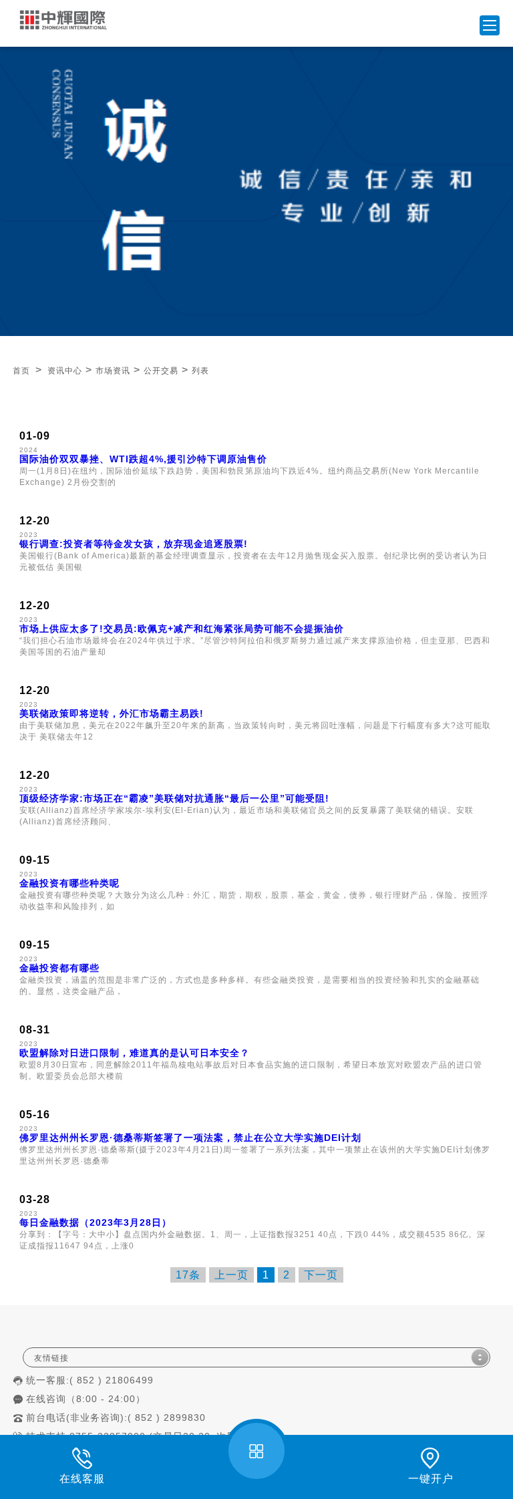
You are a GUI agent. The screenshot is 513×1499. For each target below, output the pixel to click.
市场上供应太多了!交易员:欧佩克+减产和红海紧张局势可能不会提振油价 (181, 628)
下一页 (321, 1275)
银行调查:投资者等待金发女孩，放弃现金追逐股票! (133, 543)
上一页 (231, 1275)
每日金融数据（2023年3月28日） (95, 1222)
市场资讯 (113, 370)
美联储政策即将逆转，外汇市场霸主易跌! (111, 713)
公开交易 (161, 370)
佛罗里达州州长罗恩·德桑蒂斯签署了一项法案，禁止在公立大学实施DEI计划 (190, 1137)
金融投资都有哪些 (59, 968)
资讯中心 (64, 370)
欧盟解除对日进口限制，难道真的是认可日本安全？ (134, 1052)
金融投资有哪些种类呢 (69, 883)
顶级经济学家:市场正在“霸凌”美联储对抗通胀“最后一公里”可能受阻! (174, 798)
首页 (21, 370)
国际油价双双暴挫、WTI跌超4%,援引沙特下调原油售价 (143, 459)
